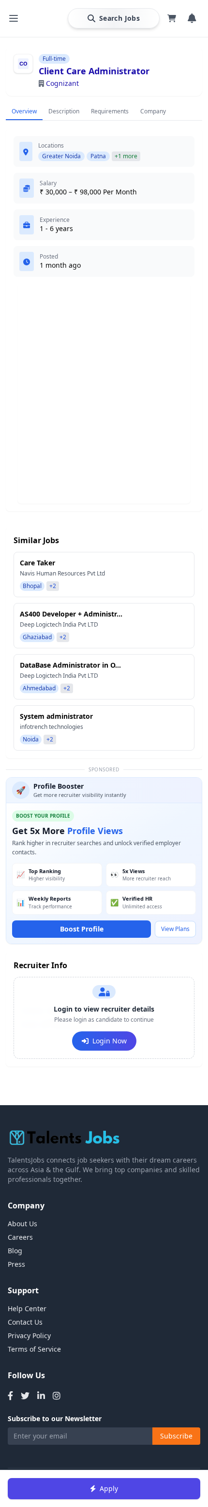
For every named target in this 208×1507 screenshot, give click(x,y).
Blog (15, 1250)
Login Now (109, 1040)
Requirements (110, 111)
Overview (24, 111)
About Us (22, 1223)
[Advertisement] (104, 394)
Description (63, 111)
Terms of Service (34, 1349)
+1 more (126, 156)
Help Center (27, 1308)
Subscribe (176, 1435)
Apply (109, 1488)
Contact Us (25, 1322)
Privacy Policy (29, 1335)
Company (153, 111)
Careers (20, 1237)
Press (16, 1264)
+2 (52, 586)
